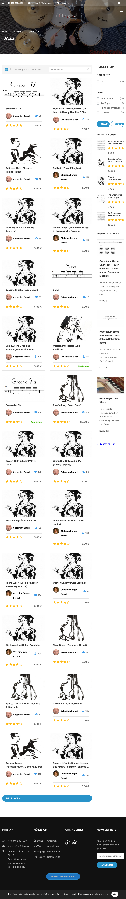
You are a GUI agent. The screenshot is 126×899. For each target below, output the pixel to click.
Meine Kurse (53, 851)
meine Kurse (66, 3)
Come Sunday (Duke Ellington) (70, 582)
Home (5, 31)
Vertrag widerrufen (63, 876)
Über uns (38, 840)
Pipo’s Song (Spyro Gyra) (67, 405)
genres (32, 31)
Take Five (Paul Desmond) (68, 703)
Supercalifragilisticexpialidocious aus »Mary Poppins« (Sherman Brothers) (71, 765)
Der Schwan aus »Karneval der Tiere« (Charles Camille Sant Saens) (115, 214)
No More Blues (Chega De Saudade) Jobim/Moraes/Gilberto (20, 229)
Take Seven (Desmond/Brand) (70, 645)
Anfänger (106, 103)
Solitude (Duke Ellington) (67, 168)
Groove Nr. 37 (13, 108)
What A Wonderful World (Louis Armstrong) (115, 178)
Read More (23, 91)
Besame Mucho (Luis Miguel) (22, 289)
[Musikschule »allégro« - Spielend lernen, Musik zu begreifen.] (64, 13)
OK (114, 894)
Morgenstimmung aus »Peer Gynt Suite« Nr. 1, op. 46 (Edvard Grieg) (116, 142)
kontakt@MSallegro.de (42, 3)
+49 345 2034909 (14, 3)
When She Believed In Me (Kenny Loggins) (67, 463)
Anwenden (105, 124)
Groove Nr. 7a (13, 405)
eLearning (18, 31)
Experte (105, 112)
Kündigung (39, 851)
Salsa (56, 289)
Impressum (39, 857)
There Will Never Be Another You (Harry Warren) (22, 584)
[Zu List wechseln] (10, 69)
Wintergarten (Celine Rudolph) (23, 645)
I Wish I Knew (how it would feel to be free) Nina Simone (71, 229)
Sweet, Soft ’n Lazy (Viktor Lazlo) (21, 463)
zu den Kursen (107, 443)
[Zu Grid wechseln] (6, 69)
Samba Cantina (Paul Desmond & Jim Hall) (23, 705)
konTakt (38, 846)
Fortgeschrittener (110, 107)
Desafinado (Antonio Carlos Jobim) (68, 522)
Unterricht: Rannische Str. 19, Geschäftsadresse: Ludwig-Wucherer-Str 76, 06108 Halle (18, 859)
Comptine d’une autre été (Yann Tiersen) (115, 160)
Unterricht (52, 840)
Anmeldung (53, 846)
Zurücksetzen (119, 124)
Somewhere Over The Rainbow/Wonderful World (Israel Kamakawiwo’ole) (20, 347)
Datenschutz (53, 857)
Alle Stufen (107, 98)
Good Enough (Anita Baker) (21, 520)
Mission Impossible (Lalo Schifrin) (66, 347)
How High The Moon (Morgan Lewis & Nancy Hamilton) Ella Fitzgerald (69, 110)
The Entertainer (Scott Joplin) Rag (115, 196)
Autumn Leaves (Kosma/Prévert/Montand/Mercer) (24, 765)
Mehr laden (13, 798)
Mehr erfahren (102, 894)
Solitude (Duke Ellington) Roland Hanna (19, 170)
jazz (103, 81)
